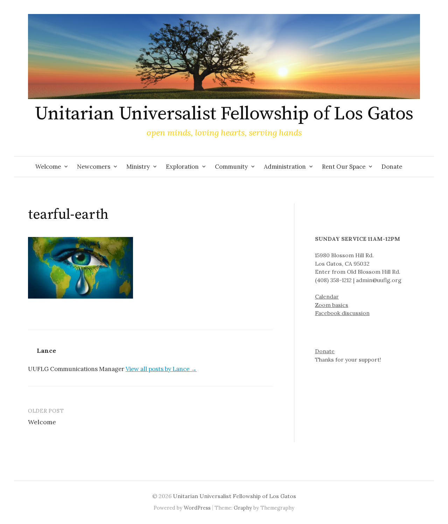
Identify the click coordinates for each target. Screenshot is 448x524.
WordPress (197, 507)
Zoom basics (331, 304)
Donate (392, 166)
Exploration (182, 166)
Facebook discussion (342, 312)
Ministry (138, 166)
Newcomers (93, 166)
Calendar (327, 296)
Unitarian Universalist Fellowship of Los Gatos (224, 114)
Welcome (48, 166)
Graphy (243, 507)
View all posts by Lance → (161, 369)
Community (231, 166)
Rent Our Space (343, 166)
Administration (285, 166)
